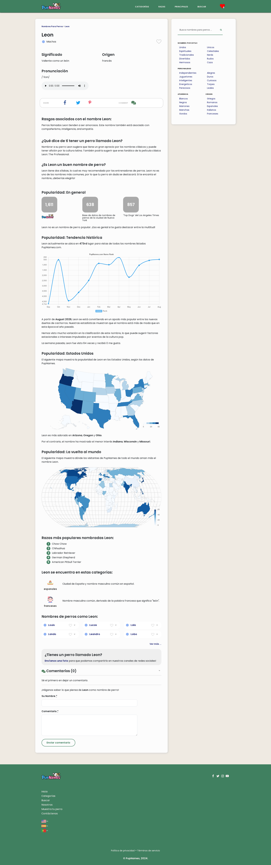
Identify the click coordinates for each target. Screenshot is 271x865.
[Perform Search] (221, 30)
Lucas (93, 625)
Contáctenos (49, 813)
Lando (52, 634)
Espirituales (185, 51)
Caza (210, 62)
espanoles (50, 589)
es (47, 825)
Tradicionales (186, 54)
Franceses (212, 113)
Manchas (184, 109)
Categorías (48, 796)
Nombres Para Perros (52, 26)
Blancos (183, 98)
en (47, 821)
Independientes (187, 72)
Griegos (211, 98)
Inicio (44, 791)
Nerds (210, 54)
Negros (183, 102)
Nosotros (47, 805)
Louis (51, 625)
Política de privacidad (123, 850)
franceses (50, 606)
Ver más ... (155, 643)
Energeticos (185, 84)
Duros (210, 76)
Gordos (183, 113)
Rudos (210, 58)
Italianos (211, 109)
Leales (210, 88)
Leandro (94, 634)
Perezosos (184, 88)
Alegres (211, 72)
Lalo (133, 625)
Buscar (45, 800)
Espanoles (212, 106)
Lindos (182, 47)
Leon (67, 26)
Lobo (134, 634)
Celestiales (213, 51)
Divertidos (184, 58)
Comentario (50, 711)
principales (181, 6)
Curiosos (211, 80)
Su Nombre (49, 696)
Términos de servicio (148, 850)
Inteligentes (185, 80)
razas (161, 6)
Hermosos (184, 62)
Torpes (211, 84)
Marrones (184, 106)
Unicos (210, 47)
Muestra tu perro (51, 809)
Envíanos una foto (56, 661)
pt (47, 830)
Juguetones (185, 76)
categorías (142, 6)
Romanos (212, 102)
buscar (201, 6)
